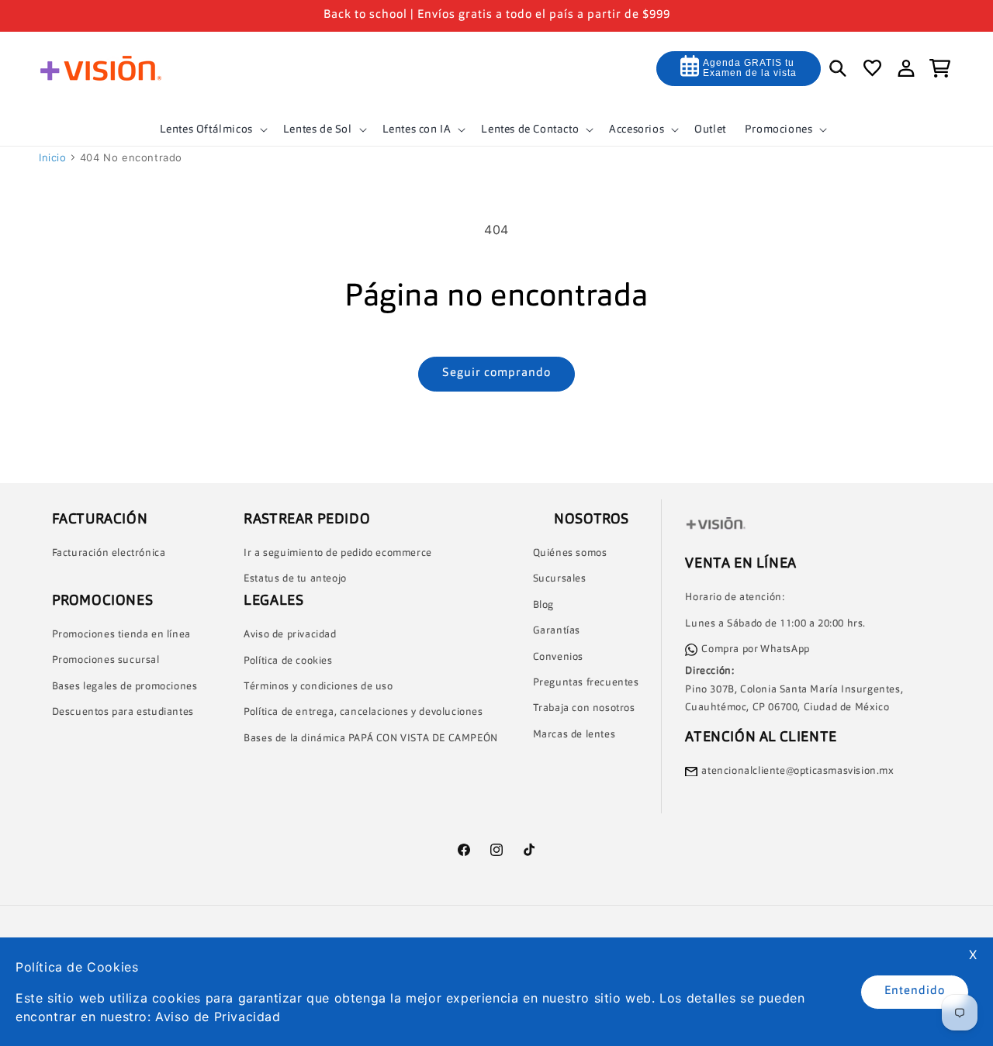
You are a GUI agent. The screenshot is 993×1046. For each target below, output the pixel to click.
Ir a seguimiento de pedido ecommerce (338, 553)
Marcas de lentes (574, 735)
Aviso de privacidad (290, 635)
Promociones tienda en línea (121, 635)
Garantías (556, 632)
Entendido (914, 991)
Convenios (558, 657)
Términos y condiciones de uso (318, 687)
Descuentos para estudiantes (123, 713)
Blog (543, 605)
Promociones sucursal (106, 661)
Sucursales (559, 580)
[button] (212, 129)
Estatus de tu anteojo (295, 580)
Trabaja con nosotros (584, 709)
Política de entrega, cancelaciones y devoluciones (363, 713)
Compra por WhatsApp (755, 649)
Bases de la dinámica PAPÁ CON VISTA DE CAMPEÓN (371, 739)
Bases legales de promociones (125, 687)
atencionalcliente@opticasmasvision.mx (797, 771)
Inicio (53, 157)
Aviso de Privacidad (217, 1016)
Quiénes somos (570, 553)
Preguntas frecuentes (586, 683)
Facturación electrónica (109, 553)
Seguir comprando (496, 373)
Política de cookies (288, 661)
